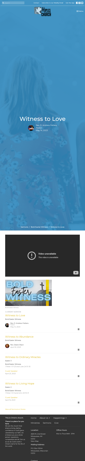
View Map (35, 441)
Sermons (24, 227)
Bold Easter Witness (39, 227)
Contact (36, 3)
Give (56, 423)
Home (33, 418)
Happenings (59, 418)
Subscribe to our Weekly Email (52, 3)
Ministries (35, 423)
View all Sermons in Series (15, 409)
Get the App (70, 3)
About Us (44, 418)
